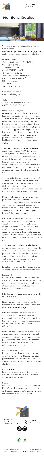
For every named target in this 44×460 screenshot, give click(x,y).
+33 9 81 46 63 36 (34, 421)
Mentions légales (35, 449)
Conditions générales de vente (31, 451)
